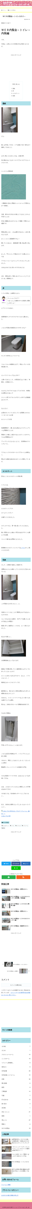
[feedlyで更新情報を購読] (9, 877)
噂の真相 (16, 1083)
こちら (23, 548)
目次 (13, 84)
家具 (16, 1087)
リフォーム (25, 825)
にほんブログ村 (6, 816)
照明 (16, 1116)
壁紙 (14, 88)
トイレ (12, 825)
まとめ (16, 1050)
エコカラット (16, 93)
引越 (16, 1095)
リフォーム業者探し (16, 1063)
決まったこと (16, 1112)
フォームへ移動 (6, 1185)
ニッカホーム (16, 1059)
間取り (16, 1124)
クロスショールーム (16, 1054)
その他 (16, 1046)
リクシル (18, 825)
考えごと (16, 1120)
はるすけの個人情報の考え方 (9, 1195)
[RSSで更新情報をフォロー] (23, 877)
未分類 (16, 1108)
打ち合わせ (16, 1099)
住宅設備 (16, 1071)
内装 (16, 1079)
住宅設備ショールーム (16, 1075)
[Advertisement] (16, 68)
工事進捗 (16, 1091)
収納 (14, 96)
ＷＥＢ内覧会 (6, 822)
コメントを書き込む (16, 985)
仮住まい (16, 1067)
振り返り (16, 1104)
